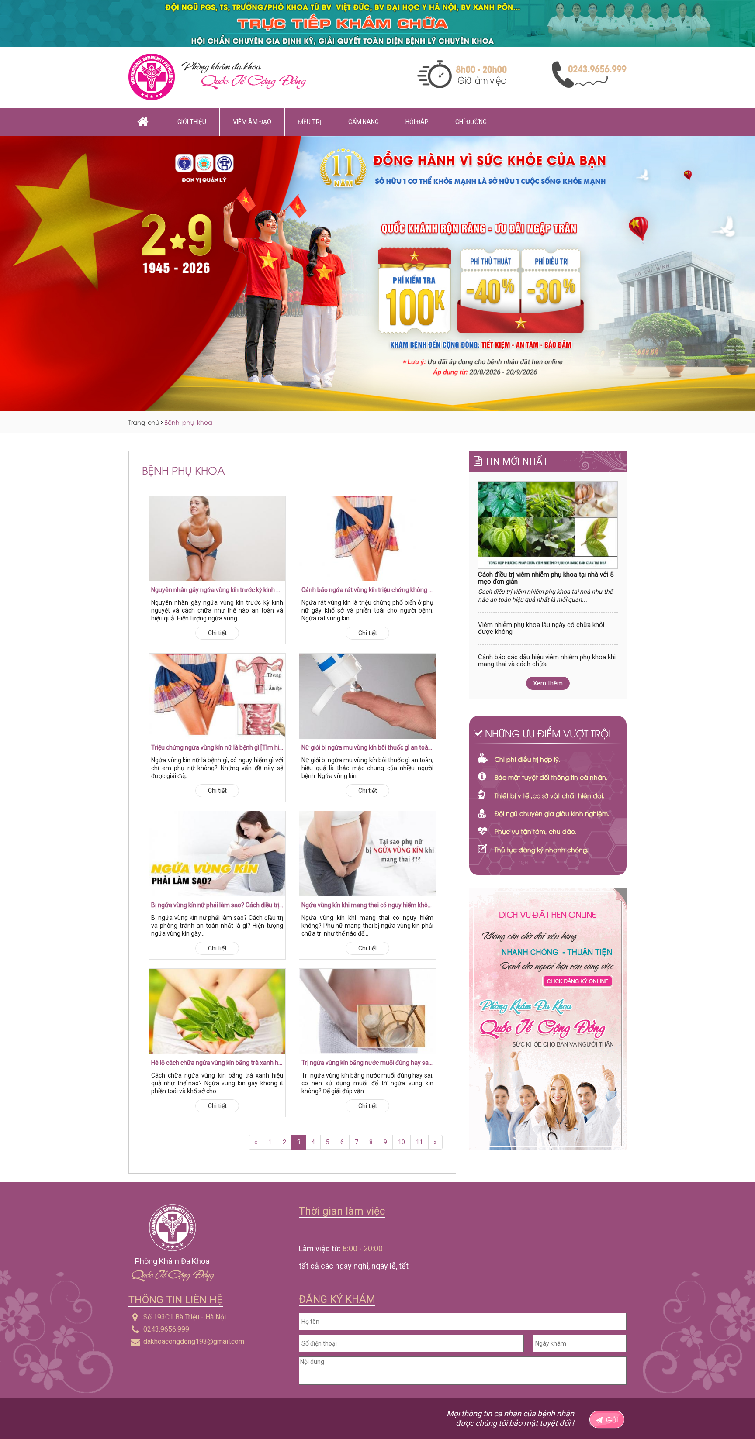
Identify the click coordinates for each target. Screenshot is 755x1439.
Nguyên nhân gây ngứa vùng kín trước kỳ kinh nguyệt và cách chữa (217, 589)
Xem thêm (548, 683)
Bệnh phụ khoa (188, 422)
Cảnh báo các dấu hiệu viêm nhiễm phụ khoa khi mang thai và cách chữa (547, 660)
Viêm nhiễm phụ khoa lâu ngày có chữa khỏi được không (541, 628)
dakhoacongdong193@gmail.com (193, 1341)
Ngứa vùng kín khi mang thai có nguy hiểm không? (367, 905)
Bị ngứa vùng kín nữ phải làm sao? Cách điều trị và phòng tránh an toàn (217, 905)
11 (419, 1142)
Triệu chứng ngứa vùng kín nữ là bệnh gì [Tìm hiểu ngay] (217, 747)
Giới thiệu (191, 121)
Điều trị (310, 121)
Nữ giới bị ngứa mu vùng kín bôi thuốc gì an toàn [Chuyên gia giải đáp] (367, 747)
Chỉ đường (471, 121)
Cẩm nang (363, 121)
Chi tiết (217, 633)
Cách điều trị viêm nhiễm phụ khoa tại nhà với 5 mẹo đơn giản (545, 578)
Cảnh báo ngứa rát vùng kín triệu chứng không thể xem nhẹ (367, 589)
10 (401, 1142)
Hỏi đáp (417, 121)
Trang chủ (143, 422)
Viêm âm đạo (252, 121)
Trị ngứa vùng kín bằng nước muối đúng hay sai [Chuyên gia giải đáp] (367, 1062)
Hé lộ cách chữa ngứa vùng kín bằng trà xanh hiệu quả (217, 1062)
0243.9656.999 (166, 1329)
